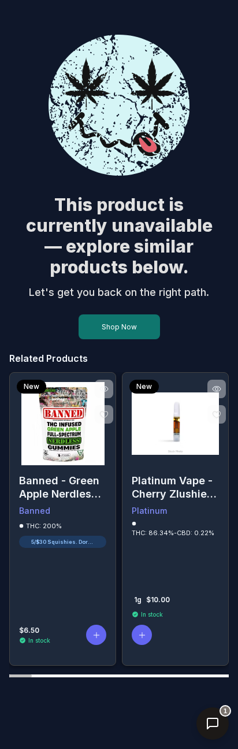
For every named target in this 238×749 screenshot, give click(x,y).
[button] (96, 635)
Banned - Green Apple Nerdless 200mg (59, 487)
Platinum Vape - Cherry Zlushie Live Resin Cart (172, 487)
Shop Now (119, 326)
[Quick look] (104, 389)
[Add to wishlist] (104, 414)
